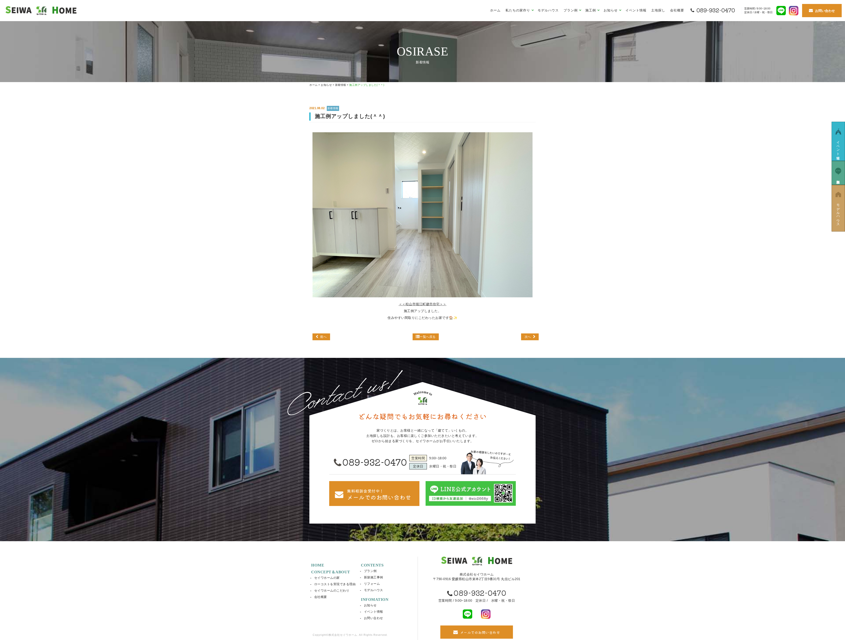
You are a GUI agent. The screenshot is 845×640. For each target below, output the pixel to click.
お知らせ (370, 605)
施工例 (591, 10)
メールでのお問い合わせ (480, 632)
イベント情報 (636, 10)
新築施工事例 (373, 577)
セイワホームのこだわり (331, 590)
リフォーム (372, 583)
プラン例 (370, 570)
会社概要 (677, 10)
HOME (317, 565)
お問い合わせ (373, 618)
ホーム (495, 10)
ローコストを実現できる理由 (335, 584)
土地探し (658, 10)
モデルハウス (548, 10)
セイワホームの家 (327, 577)
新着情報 (332, 108)
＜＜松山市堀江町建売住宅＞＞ (422, 304)
